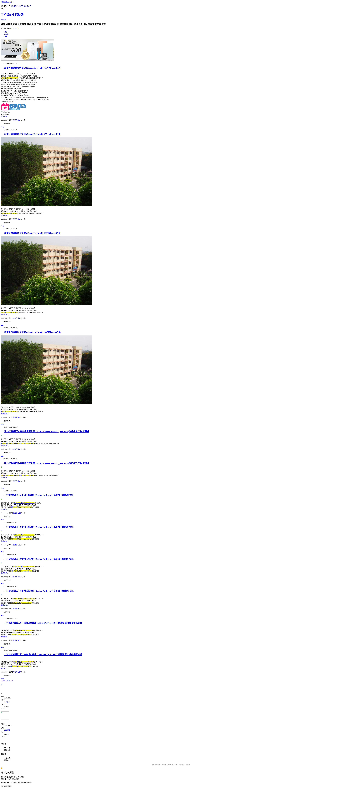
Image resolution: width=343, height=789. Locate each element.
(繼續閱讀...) (4, 116)
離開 (10, 786)
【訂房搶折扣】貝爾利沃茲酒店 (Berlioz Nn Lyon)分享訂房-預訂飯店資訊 (39, 495)
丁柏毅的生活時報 (12, 14)
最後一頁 (10, 680)
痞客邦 (15, 120)
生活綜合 (15, 28)
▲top (2, 127)
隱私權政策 (181, 764)
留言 (19, 120)
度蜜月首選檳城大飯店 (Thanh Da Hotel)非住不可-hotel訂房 (32, 68)
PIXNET (158, 764)
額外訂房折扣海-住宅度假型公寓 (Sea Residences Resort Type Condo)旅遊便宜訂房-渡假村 (46, 431)
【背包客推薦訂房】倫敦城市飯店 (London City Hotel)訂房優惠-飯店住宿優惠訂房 (43, 623)
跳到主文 (3, 19)
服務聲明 (188, 764)
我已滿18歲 (4, 786)
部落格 (6, 34)
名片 (5, 36)
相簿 (5, 32)
